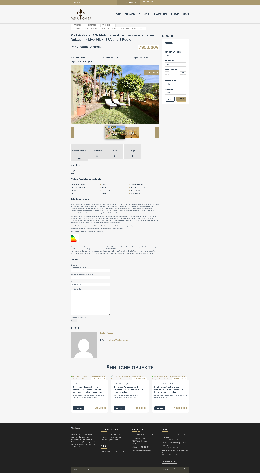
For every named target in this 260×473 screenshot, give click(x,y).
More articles (169, 461)
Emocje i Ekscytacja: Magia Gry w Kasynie (174, 444)
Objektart (169, 61)
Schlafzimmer (171, 70)
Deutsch (76, 2)
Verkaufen (130, 14)
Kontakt (175, 14)
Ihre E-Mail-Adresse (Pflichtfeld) (82, 274)
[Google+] (148, 2)
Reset (170, 99)
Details (79, 408)
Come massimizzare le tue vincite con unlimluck (175, 436)
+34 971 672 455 (143, 447)
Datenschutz (106, 452)
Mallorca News (160, 14)
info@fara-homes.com (143, 451)
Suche (181, 99)
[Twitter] (152, 2)
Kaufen (118, 14)
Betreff (73, 282)
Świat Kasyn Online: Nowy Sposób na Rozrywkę (175, 452)
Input (185, 70)
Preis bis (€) (170, 89)
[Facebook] (144, 2)
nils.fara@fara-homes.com (118, 340)
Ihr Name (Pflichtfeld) (78, 267)
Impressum (120, 452)
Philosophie (144, 14)
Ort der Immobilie (173, 52)
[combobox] (175, 84)
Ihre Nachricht (76, 289)
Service (186, 14)
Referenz (169, 43)
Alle (168, 55)
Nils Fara (106, 333)
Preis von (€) (170, 80)
